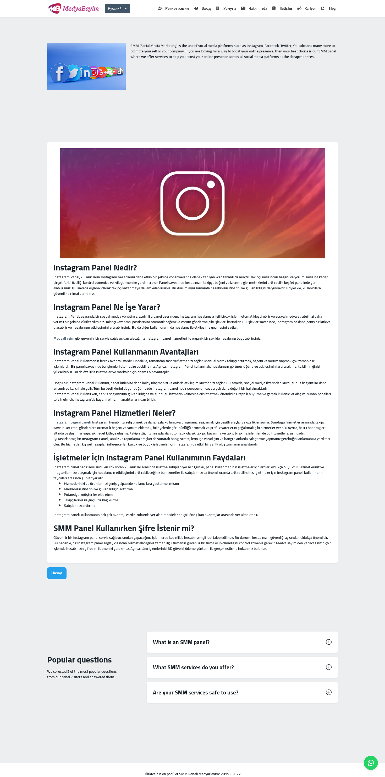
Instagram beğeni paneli (72, 422)
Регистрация (177, 8)
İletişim (286, 8)
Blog (332, 8)
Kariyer (310, 8)
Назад (56, 572)
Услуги (229, 8)
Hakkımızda (258, 8)
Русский (115, 8)
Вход (206, 8)
